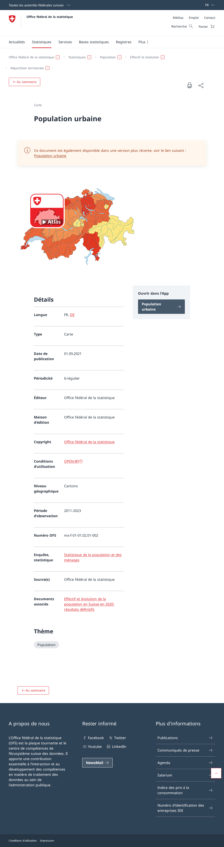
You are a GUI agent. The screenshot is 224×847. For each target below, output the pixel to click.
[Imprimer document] (189, 85)
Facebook (96, 737)
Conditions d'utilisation (23, 840)
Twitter (120, 737)
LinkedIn (119, 746)
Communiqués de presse (178, 750)
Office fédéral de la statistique (49, 17)
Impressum (47, 840)
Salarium (165, 775)
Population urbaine (50, 155)
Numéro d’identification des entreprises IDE (181, 808)
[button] (16, 42)
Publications (168, 737)
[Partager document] (200, 85)
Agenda (164, 762)
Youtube (95, 746)
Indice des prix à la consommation (173, 790)
